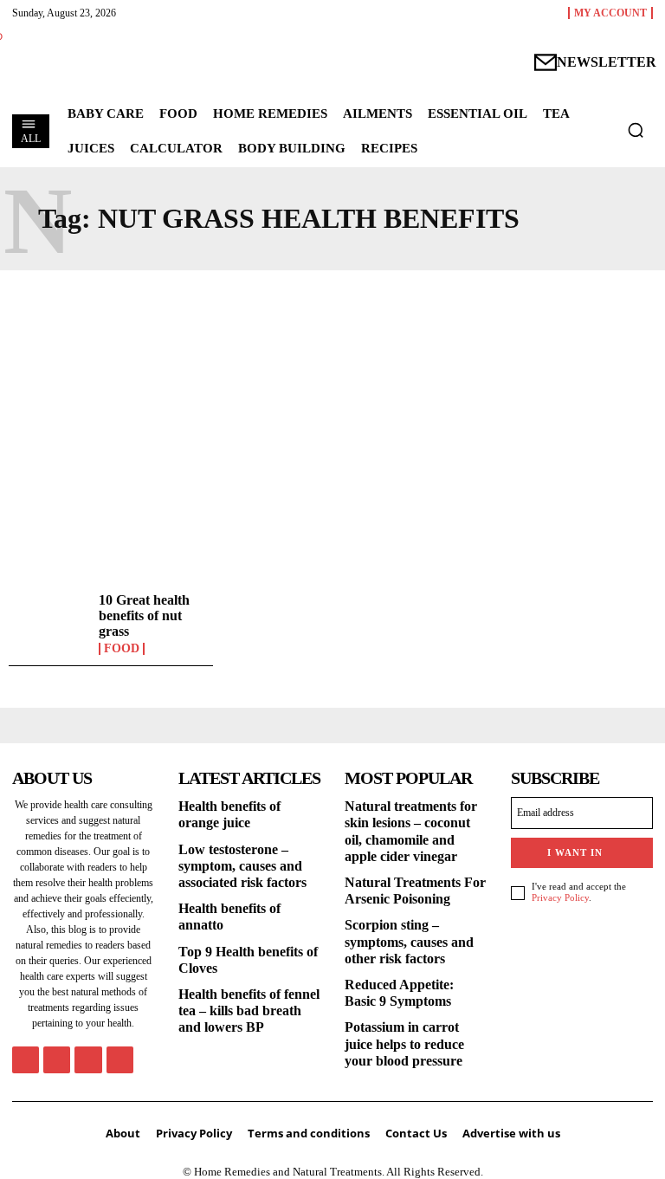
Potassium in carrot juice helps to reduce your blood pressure (404, 1043)
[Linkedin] (56, 1059)
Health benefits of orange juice (229, 814)
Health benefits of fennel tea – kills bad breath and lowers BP (249, 1010)
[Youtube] (120, 1059)
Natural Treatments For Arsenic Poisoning (415, 890)
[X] (87, 1059)
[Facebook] (25, 1059)
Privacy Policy (560, 897)
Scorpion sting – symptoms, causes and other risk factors (409, 941)
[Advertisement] (332, 426)
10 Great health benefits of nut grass (144, 615)
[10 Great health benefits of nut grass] (49, 625)
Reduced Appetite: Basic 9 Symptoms (399, 992)
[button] (635, 130)
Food (121, 649)
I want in (575, 852)
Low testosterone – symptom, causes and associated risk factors (242, 866)
